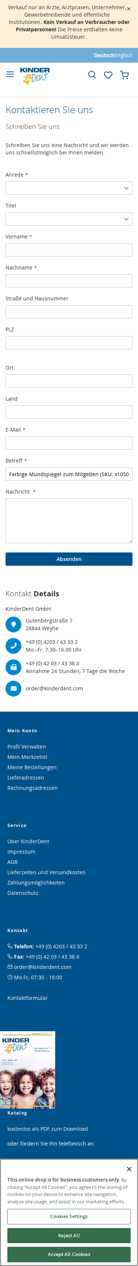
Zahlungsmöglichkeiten (36, 882)
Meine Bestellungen (32, 767)
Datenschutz (22, 892)
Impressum (21, 851)
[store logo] (35, 76)
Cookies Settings (69, 1216)
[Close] (129, 1169)
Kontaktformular (27, 997)
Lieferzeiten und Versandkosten (46, 872)
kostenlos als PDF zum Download (47, 1128)
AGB (12, 861)
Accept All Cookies (69, 1254)
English (123, 55)
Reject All (68, 1235)
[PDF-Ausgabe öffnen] (27, 1069)
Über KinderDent (28, 841)
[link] (92, 74)
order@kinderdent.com (42, 966)
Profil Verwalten (26, 746)
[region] (69, 1212)
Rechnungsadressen (32, 787)
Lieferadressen (25, 777)
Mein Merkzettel (27, 756)
